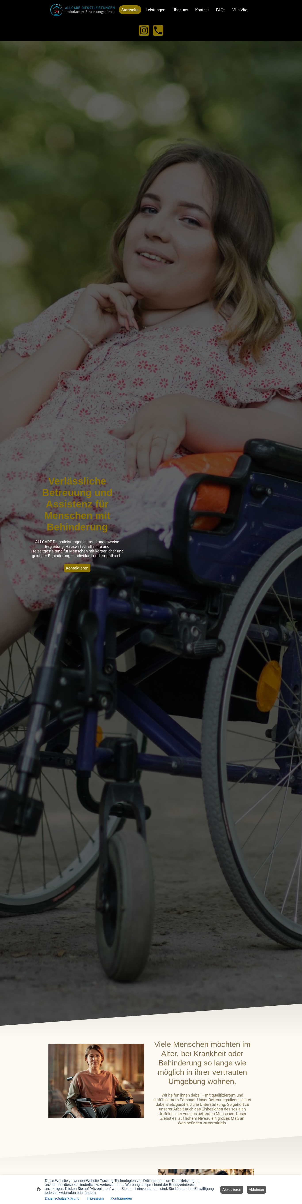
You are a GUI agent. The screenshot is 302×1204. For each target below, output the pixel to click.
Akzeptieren (231, 1189)
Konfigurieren (121, 1198)
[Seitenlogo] (82, 9)
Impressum (95, 1198)
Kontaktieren (77, 568)
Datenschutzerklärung (62, 1198)
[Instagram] (144, 30)
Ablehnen (256, 1189)
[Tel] (158, 30)
